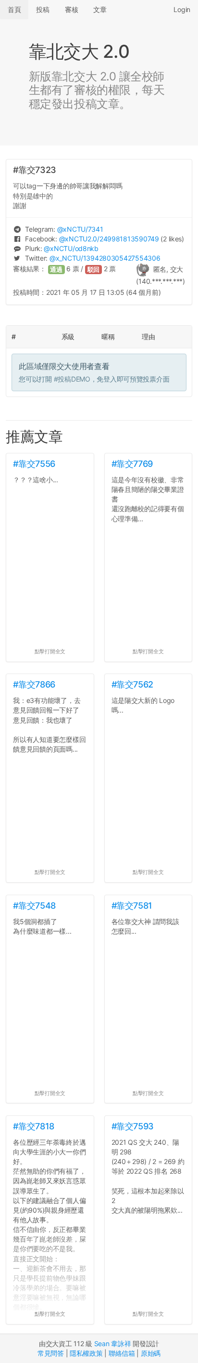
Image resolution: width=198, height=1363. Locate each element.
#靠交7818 (33, 1126)
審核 (71, 9)
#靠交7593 (132, 1126)
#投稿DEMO (72, 379)
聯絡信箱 (122, 1353)
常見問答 (50, 1353)
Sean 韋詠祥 (112, 1343)
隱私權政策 (86, 1353)
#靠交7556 (34, 464)
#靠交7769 (132, 464)
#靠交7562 (132, 684)
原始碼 (151, 1353)
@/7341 (80, 229)
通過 (56, 269)
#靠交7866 (34, 684)
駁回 (93, 269)
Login (181, 9)
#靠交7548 (34, 905)
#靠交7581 (131, 905)
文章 (99, 9)
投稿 (42, 9)
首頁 (14, 9)
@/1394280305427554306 (105, 258)
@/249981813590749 (109, 239)
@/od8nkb (71, 248)
